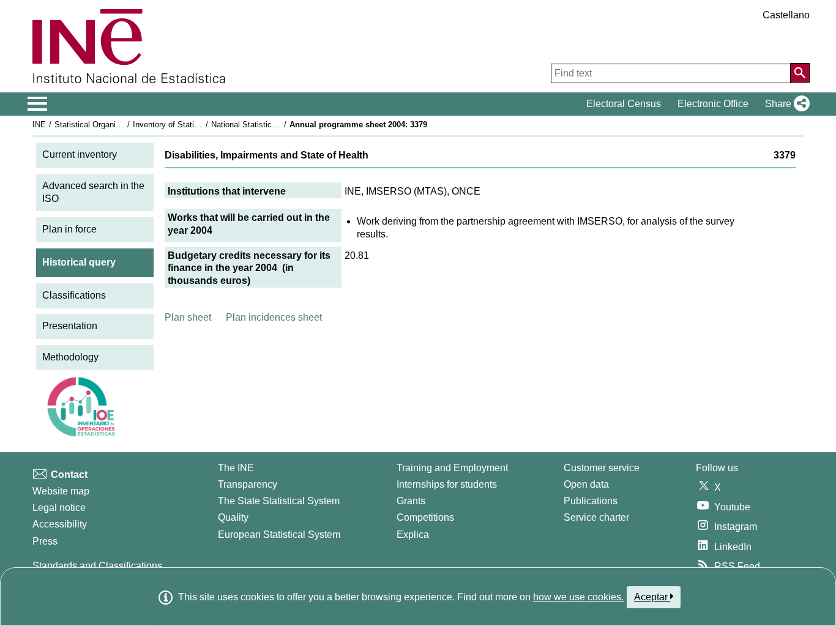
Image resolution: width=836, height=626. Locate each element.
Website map (60, 491)
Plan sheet (188, 317)
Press (45, 541)
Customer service (602, 468)
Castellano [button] (786, 15)
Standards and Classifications (97, 566)
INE (39, 124)
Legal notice (59, 507)
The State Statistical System (279, 501)
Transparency (247, 484)
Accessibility (59, 524)
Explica (413, 534)
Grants (411, 501)
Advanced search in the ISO (93, 192)
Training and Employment (452, 468)
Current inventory (79, 154)
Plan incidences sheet (274, 317)
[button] (785, 104)
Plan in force (69, 229)
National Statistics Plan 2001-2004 (272, 124)
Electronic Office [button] (712, 104)
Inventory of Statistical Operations (193, 124)
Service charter (596, 517)
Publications (591, 501)
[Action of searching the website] (800, 73)
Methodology (70, 357)
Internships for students (447, 484)
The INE (236, 468)
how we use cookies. (578, 597)
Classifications (74, 295)
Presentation (69, 326)
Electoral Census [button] (623, 104)
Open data (586, 484)
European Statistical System (279, 534)
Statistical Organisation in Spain (111, 124)
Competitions (425, 517)
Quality (233, 517)
